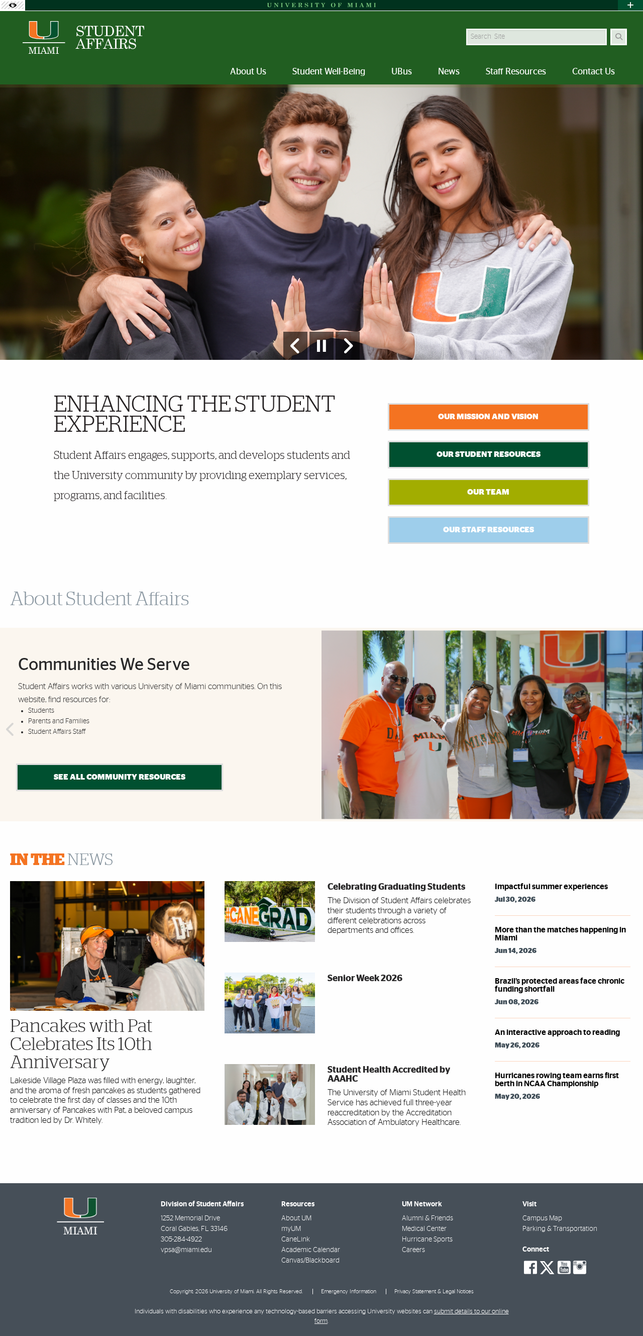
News (61, 860)
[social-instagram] (579, 1268)
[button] (621, 1308)
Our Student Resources (489, 454)
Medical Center (424, 1228)
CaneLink (295, 1239)
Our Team (488, 492)
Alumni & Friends (427, 1218)
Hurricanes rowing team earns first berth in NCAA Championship (557, 1080)
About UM (296, 1218)
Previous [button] (9, 730)
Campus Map (542, 1218)
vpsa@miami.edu (186, 1250)
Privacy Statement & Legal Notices (434, 1291)
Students (41, 710)
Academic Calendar (310, 1250)
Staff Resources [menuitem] (516, 71)
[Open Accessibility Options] (12, 5)
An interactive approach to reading (557, 1032)
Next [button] (634, 730)
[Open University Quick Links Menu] (630, 5)
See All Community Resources (119, 777)
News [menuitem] (449, 71)
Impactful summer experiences (551, 887)
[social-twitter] (547, 1267)
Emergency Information (348, 1291)
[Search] (618, 37)
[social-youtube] (564, 1268)
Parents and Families (58, 721)
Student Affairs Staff (56, 731)
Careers (413, 1250)
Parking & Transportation (559, 1228)
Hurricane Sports (427, 1239)
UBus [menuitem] (401, 71)
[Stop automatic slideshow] (321, 346)
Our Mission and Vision (488, 417)
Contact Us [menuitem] (593, 71)
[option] (321, 222)
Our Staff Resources (488, 530)
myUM (291, 1228)
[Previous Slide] (295, 346)
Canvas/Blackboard (310, 1260)
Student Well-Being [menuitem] (328, 71)
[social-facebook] (530, 1268)
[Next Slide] (348, 346)
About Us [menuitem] (248, 71)
